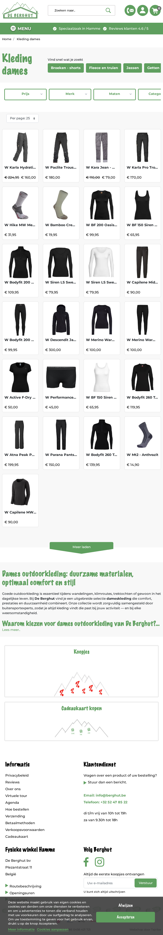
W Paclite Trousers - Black (69, 167)
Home (6, 39)
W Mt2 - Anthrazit (142, 455)
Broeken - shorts (66, 68)
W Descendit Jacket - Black (70, 340)
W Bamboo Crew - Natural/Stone (74, 225)
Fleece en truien (103, 68)
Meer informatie (21, 929)
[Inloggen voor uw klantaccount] (142, 10)
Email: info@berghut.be (105, 795)
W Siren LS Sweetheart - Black (72, 282)
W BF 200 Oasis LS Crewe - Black (116, 225)
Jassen (132, 68)
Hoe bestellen (17, 809)
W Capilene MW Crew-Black (29, 512)
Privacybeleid (17, 775)
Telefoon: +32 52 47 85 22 (105, 802)
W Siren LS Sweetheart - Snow (113, 282)
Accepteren (125, 917)
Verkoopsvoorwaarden (25, 830)
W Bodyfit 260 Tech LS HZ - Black (116, 455)
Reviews (12, 782)
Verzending (15, 816)
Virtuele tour (16, 796)
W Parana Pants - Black (66, 455)
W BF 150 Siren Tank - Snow (111, 397)
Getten (153, 68)
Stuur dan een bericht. (107, 782)
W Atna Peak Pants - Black (28, 455)
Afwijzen (125, 905)
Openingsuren (22, 893)
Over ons (13, 789)
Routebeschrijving (25, 886)
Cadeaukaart (16, 837)
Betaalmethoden (20, 823)
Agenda (12, 803)
